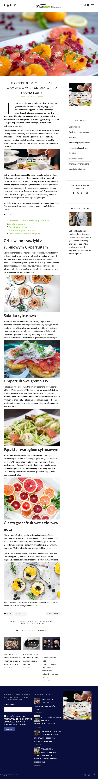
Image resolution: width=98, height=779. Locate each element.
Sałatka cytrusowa (17, 224)
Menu (9, 614)
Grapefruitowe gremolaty (20, 227)
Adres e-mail (9, 704)
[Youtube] (8, 5)
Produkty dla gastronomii (22, 621)
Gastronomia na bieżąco (79, 132)
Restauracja (20, 614)
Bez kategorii (74, 127)
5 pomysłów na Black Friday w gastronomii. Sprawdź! (47, 720)
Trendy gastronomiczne (32, 623)
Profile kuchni (45, 621)
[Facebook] (73, 193)
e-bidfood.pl (36, 605)
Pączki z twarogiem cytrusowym (22, 230)
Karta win (73, 137)
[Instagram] (15, 5)
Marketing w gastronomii (79, 142)
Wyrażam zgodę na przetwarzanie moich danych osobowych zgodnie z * (18, 720)
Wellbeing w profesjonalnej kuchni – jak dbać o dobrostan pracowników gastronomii (45, 755)
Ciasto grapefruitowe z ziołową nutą (24, 233)
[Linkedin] (11, 5)
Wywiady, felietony (77, 169)
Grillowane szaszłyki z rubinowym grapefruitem (29, 220)
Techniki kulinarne (76, 158)
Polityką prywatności (14, 725)
